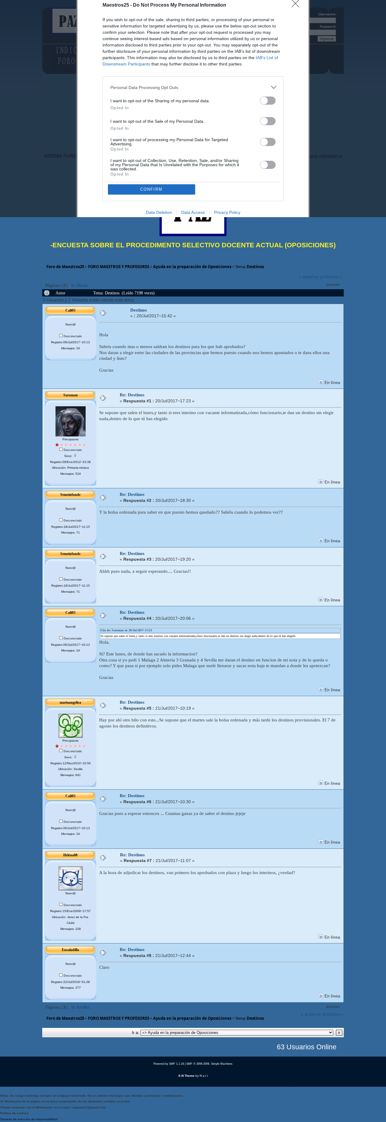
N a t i (204, 1075)
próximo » (331, 277)
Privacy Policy (227, 212)
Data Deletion (159, 212)
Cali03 (70, 310)
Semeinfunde (70, 495)
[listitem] (193, 87)
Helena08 (70, 855)
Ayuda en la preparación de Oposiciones (192, 266)
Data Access (193, 212)
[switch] (268, 101)
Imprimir (333, 285)
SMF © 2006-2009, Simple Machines (209, 1063)
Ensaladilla (70, 950)
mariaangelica (70, 702)
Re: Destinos (132, 394)
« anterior (309, 277)
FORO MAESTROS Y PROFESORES (118, 266)
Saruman (70, 395)
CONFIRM (151, 189)
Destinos (255, 266)
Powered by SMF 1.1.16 (168, 1063)
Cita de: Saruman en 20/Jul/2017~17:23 (126, 630)
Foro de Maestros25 (65, 266)
